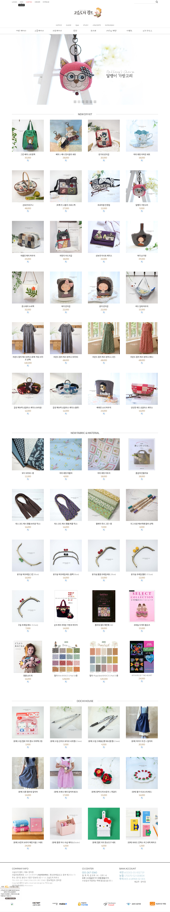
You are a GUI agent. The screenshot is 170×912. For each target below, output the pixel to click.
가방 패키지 (21, 31)
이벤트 (129, 31)
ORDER (37, 2)
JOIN (21, 2)
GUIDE (68, 25)
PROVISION (29, 886)
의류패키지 (57, 31)
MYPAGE (46, 2)
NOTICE (59, 25)
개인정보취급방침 (18, 886)
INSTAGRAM (109, 25)
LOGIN (14, 2)
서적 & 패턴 (111, 31)
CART (29, 2)
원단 (75, 31)
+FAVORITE (97, 25)
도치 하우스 (147, 31)
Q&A (77, 25)
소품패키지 (39, 31)
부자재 (93, 31)
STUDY (85, 25)
